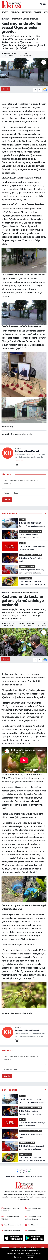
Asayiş (22, 543)
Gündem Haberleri (27, 566)
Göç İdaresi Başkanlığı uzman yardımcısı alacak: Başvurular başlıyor (31, 571)
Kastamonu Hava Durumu (33, 1209)
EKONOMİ (27, 12)
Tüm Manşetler (33, 1225)
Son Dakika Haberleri (12, 1231)
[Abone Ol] (45, 89)
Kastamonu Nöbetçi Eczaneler (11, 1209)
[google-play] (34, 1239)
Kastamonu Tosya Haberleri (30, 531)
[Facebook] (18, 1171)
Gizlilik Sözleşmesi (23, 1177)
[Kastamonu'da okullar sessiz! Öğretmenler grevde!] (24, 72)
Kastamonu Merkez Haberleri (25, 19)
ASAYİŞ (5, 12)
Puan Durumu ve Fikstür (13, 1225)
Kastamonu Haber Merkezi (27, 451)
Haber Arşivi (10, 1177)
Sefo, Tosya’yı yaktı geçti (30, 559)
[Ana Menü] (44, 5)
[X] (22, 1171)
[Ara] (41, 5)
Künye (33, 1177)
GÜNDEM (15, 12)
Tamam (30, 1257)
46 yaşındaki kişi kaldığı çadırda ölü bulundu (32, 548)
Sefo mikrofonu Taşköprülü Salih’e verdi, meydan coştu (29, 536)
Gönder (7, 500)
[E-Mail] (17, 465)
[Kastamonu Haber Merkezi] (7, 453)
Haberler (5, 19)
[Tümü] (45, 514)
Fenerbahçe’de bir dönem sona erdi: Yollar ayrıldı (32, 583)
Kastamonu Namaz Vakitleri (10, 1218)
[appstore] (13, 1239)
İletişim (39, 1177)
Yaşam (22, 519)
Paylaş (7, 89)
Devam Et (18, 461)
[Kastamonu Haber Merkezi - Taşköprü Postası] (11, 4)
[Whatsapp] (30, 1171)
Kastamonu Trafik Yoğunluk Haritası (33, 1218)
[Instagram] (26, 1171)
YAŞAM (37, 12)
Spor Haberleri (25, 578)
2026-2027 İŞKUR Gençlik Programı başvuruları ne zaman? (31, 525)
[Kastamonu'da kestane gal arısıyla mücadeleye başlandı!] (24, 642)
